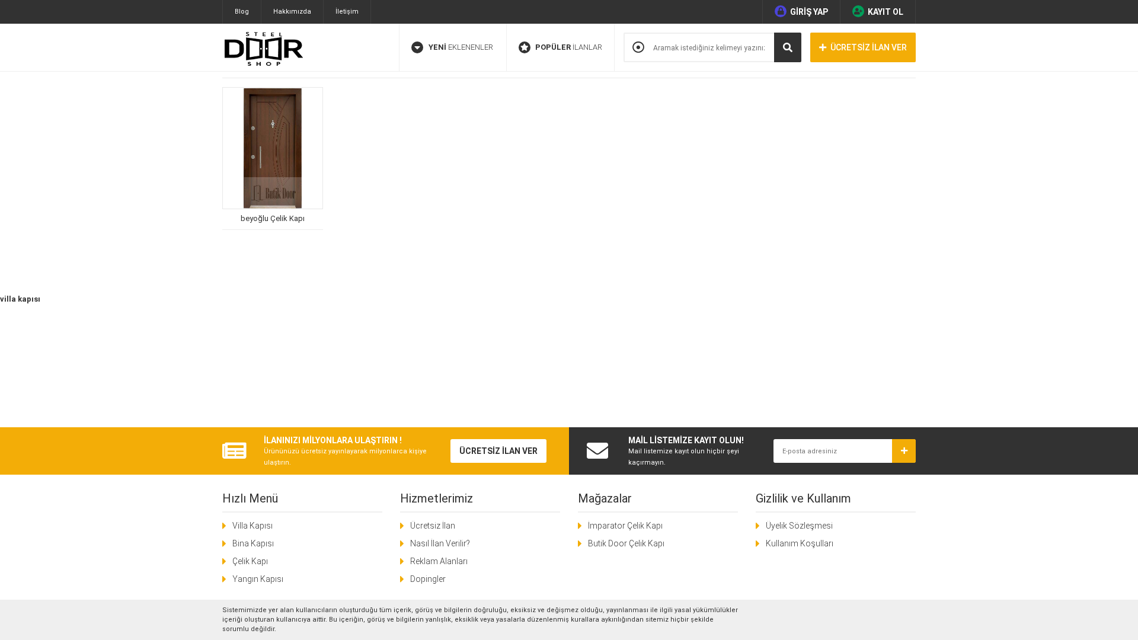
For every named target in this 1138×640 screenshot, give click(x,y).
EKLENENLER (461, 47)
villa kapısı (20, 299)
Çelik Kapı (250, 561)
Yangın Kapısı (257, 579)
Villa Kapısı (252, 525)
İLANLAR (568, 47)
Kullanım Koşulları (799, 543)
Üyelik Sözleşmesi (799, 525)
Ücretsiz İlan (432, 525)
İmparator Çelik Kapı (625, 525)
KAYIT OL (885, 12)
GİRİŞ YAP (809, 12)
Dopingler (428, 579)
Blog (242, 11)
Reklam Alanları (439, 561)
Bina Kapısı (253, 543)
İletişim (347, 11)
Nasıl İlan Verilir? (440, 543)
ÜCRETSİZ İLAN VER (868, 47)
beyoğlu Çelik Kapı (273, 218)
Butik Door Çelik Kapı (626, 543)
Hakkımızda (292, 11)
